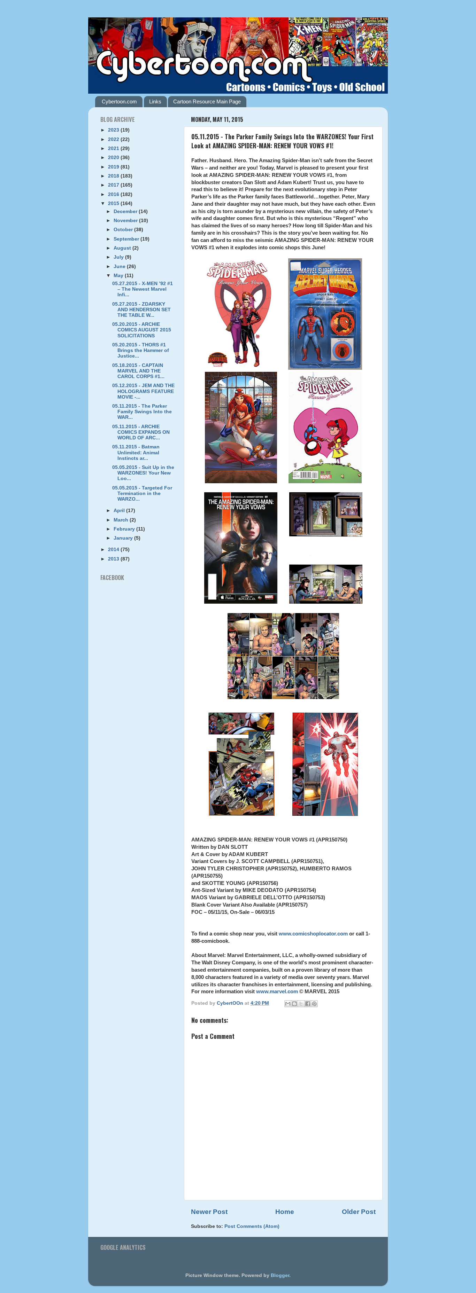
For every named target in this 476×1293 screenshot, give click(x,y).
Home (284, 1211)
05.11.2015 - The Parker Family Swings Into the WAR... (142, 411)
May (119, 275)
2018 (114, 176)
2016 (114, 194)
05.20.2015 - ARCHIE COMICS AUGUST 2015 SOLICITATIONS (141, 330)
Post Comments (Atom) (251, 1226)
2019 (114, 167)
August (123, 248)
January (124, 538)
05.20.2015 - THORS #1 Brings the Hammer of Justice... (140, 350)
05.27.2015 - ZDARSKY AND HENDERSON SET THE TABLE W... (141, 309)
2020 (114, 157)
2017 (114, 185)
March (122, 520)
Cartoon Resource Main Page (207, 101)
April (120, 510)
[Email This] (287, 1003)
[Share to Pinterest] (314, 1003)
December (126, 211)
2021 (114, 148)
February (125, 529)
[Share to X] (301, 1003)
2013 (114, 559)
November (126, 220)
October (124, 229)
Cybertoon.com (119, 101)
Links (155, 101)
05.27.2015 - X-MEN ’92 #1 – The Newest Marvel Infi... (142, 289)
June (120, 266)
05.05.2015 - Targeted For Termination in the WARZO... (142, 493)
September (127, 239)
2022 (114, 139)
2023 (114, 130)
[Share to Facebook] (307, 1003)
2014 (114, 549)
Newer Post (209, 1211)
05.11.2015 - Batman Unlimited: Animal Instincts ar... (136, 452)
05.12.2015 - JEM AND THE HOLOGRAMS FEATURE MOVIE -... (143, 391)
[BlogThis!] (294, 1003)
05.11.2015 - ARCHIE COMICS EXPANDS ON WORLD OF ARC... (141, 432)
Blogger (280, 1275)
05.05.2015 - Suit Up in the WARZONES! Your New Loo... (143, 473)
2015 (114, 203)
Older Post (359, 1211)
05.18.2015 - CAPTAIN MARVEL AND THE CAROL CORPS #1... (138, 371)
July (119, 257)
